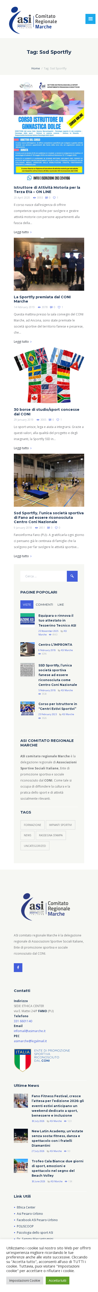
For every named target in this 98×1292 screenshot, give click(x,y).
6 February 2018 (47, 650)
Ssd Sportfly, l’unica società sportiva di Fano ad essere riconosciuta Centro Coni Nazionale (49, 517)
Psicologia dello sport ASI (35, 1232)
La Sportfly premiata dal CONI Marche (42, 299)
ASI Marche (67, 650)
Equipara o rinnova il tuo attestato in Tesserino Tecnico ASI (57, 620)
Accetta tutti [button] (57, 1280)
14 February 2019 (24, 307)
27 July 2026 (38, 1151)
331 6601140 (23, 1021)
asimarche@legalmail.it (30, 1041)
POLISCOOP (25, 1226)
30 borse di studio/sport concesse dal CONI (46, 411)
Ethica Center (26, 1207)
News (27, 835)
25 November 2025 (48, 631)
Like (61, 604)
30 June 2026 (38, 1181)
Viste (27, 604)
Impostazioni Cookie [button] (24, 1280)
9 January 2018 (23, 527)
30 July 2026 (38, 1121)
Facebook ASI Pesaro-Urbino (37, 1220)
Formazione (32, 825)
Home (35, 68)
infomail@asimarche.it (29, 1031)
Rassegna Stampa (51, 835)
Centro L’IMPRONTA (55, 645)
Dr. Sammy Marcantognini (35, 1239)
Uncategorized (35, 846)
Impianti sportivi (60, 825)
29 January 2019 (23, 419)
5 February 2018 (47, 690)
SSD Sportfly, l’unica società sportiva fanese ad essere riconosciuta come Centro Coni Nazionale (57, 675)
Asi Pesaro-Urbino (30, 1214)
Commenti (44, 604)
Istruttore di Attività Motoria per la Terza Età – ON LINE (47, 189)
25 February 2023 (47, 714)
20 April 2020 (22, 197)
